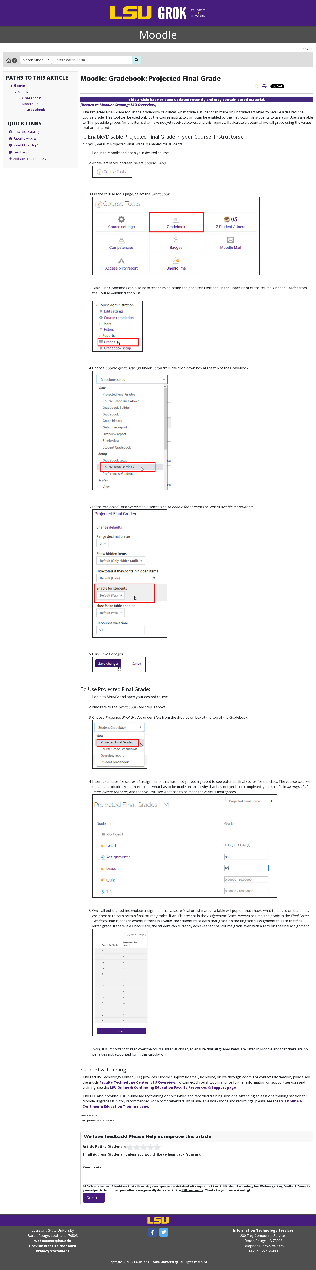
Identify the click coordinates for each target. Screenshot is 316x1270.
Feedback (19, 152)
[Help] (14, 60)
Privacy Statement (52, 1251)
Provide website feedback (52, 1246)
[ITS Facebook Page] (152, 1232)
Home (19, 85)
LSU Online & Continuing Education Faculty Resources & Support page (173, 1087)
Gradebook (31, 98)
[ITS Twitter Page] (163, 1232)
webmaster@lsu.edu (52, 1240)
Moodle (158, 34)
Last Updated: (88, 1120)
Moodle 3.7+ (31, 104)
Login (307, 47)
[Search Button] (136, 60)
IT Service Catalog (25, 131)
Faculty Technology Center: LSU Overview (137, 1082)
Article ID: (85, 1115)
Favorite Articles (24, 138)
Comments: (92, 1167)
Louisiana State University (156, 1262)
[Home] (8, 60)
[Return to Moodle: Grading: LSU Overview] (118, 104)
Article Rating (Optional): (104, 1146)
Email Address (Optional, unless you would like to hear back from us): (142, 1154)
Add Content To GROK (29, 158)
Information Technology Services (263, 1230)
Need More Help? (25, 145)
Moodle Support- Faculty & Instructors (37, 60)
